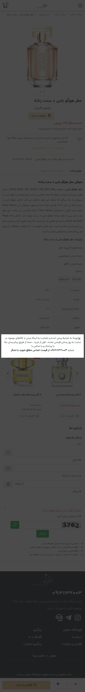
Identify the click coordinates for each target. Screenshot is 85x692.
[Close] (79, 338)
